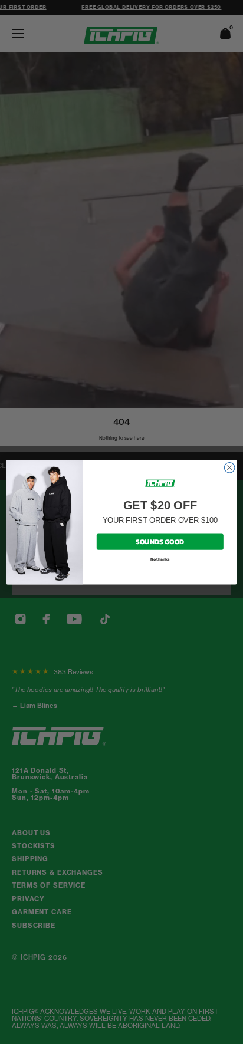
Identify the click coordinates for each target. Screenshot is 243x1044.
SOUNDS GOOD (160, 541)
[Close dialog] (229, 467)
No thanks (160, 559)
